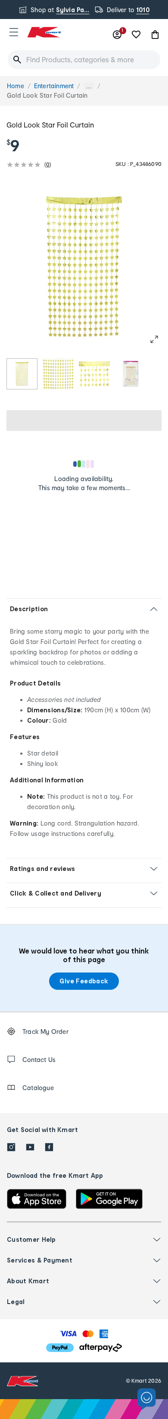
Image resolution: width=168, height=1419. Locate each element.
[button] (13, 31)
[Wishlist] (136, 34)
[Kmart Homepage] (44, 32)
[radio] (21, 373)
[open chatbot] (146, 1399)
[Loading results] (84, 463)
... (88, 86)
